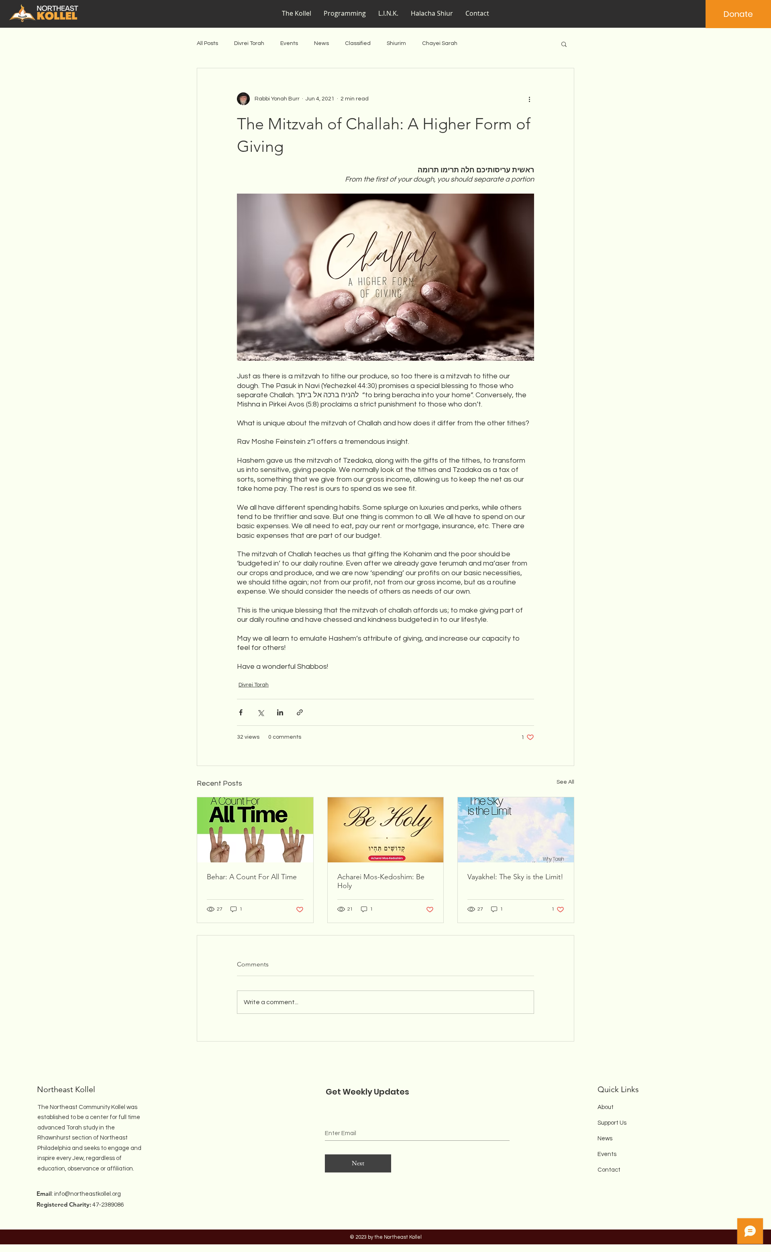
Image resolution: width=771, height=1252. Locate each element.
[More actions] (529, 99)
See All (565, 782)
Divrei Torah (249, 43)
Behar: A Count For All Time (252, 876)
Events (289, 43)
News (321, 43)
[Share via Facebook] (241, 712)
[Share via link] (300, 712)
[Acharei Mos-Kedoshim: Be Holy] (386, 829)
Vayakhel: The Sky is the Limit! (515, 876)
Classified (358, 43)
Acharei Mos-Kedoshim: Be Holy (380, 881)
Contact (609, 1170)
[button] (345, 13)
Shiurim (396, 43)
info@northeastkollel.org (87, 1194)
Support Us (612, 1123)
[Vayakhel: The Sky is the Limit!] (516, 829)
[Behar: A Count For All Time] (255, 829)
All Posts (207, 43)
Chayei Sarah (439, 43)
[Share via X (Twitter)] (260, 712)
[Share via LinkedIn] (280, 712)
